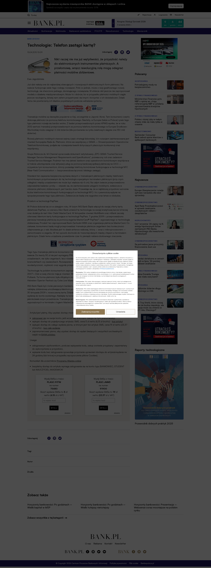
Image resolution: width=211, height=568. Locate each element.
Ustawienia (120, 312)
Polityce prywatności (107, 268)
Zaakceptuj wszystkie (90, 312)
